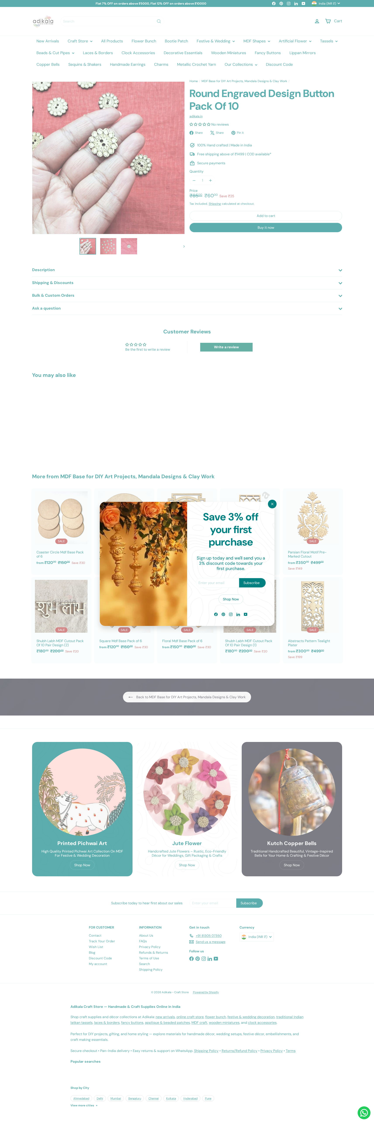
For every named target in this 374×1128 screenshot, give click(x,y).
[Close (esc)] (272, 504)
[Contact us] (364, 1112)
